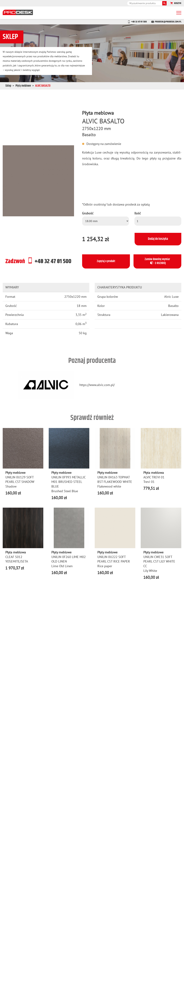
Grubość (87, 213)
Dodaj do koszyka (158, 238)
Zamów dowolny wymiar (157, 261)
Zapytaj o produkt (106, 261)
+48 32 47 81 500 (139, 21)
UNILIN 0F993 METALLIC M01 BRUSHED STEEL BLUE (68, 481)
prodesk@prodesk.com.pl (168, 21)
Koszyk (177, 3)
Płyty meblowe (23, 86)
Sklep (8, 86)
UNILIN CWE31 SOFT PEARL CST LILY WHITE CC (159, 561)
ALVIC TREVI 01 (153, 477)
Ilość (137, 213)
